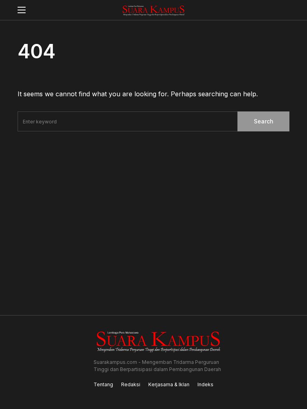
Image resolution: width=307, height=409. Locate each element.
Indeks (205, 384)
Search (263, 121)
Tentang (103, 384)
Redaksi (130, 384)
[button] (22, 10)
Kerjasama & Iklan (168, 384)
